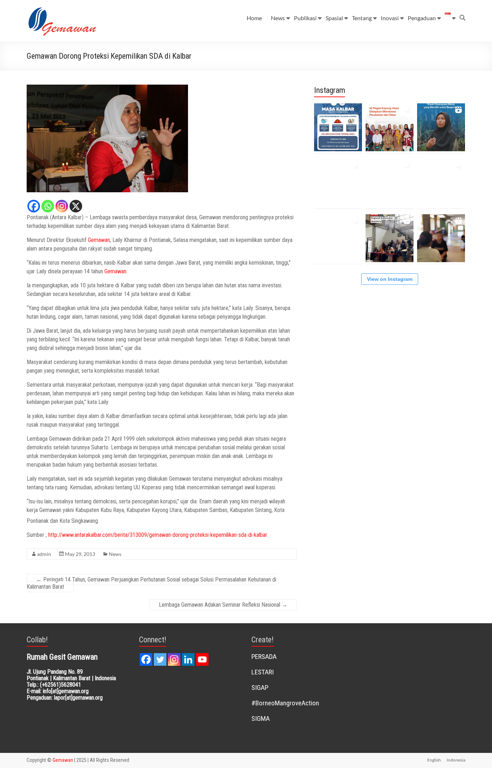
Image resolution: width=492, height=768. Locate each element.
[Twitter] (160, 659)
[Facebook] (33, 206)
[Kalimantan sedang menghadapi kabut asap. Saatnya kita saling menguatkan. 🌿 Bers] (338, 127)
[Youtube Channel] (202, 659)
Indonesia (456, 760)
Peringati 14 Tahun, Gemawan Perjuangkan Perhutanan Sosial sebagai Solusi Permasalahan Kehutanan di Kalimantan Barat (151, 583)
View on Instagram (389, 279)
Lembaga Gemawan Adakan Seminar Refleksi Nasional (223, 604)
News (278, 17)
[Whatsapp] (47, 206)
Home (254, 17)
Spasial (334, 17)
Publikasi (305, 17)
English (434, 760)
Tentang (362, 17)
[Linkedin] (188, 659)
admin (44, 554)
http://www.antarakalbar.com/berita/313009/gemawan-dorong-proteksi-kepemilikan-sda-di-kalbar (157, 534)
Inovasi (390, 17)
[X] (76, 206)
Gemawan (99, 240)
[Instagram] (61, 206)
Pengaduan (422, 17)
